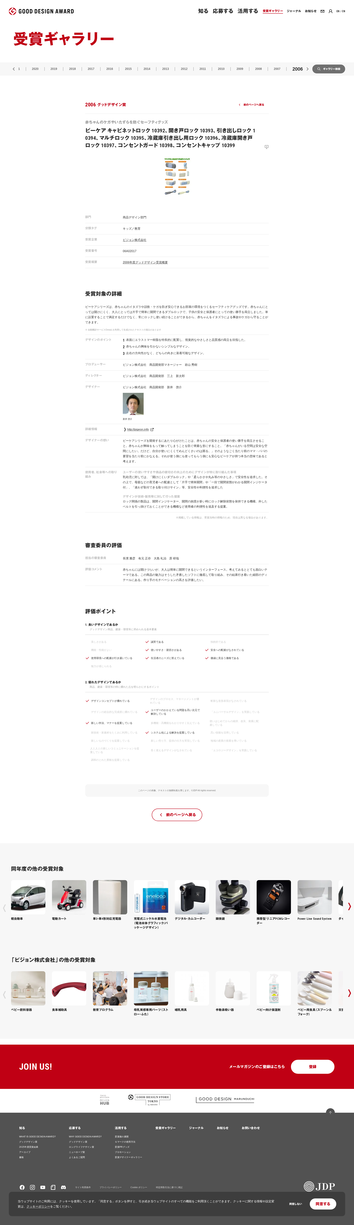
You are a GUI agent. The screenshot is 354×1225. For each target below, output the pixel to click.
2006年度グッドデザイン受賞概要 (145, 262)
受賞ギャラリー (165, 1128)
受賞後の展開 (122, 1136)
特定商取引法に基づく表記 (169, 1187)
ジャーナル (196, 1128)
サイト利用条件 (83, 1187)
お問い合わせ (251, 1128)
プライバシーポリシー (111, 1187)
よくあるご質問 (77, 1157)
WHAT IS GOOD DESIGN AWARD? (37, 1136)
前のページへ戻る (254, 104)
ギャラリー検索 (331, 69)
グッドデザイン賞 (28, 1142)
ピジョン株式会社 (134, 239)
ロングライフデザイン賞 (81, 1147)
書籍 (21, 1157)
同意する (323, 1204)
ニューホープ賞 (77, 1152)
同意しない (295, 1203)
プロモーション (123, 1152)
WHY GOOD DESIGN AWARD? (85, 1136)
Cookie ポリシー (139, 1187)
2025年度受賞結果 (28, 1147)
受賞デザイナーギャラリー (128, 1157)
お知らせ (222, 1128)
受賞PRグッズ (122, 1147)
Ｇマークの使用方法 (125, 1142)
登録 (313, 1067)
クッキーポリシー (38, 1206)
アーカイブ (25, 1152)
